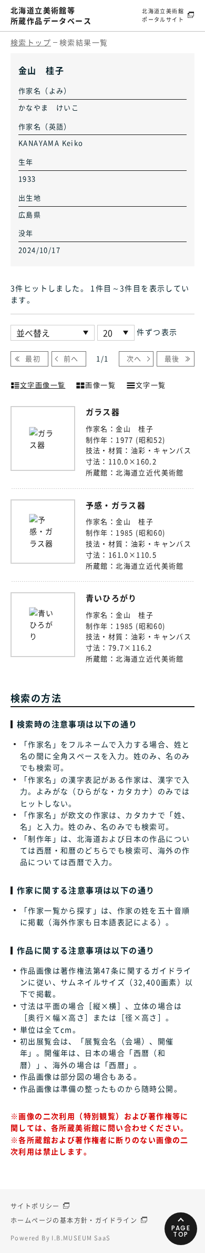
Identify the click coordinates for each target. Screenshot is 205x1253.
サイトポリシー (35, 1206)
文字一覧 (151, 385)
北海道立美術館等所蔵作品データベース (51, 15)
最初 (32, 358)
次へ (134, 358)
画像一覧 (100, 385)
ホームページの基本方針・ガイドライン (74, 1220)
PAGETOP (181, 1231)
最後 (172, 358)
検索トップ (31, 42)
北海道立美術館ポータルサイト (163, 15)
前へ (71, 358)
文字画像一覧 (42, 385)
